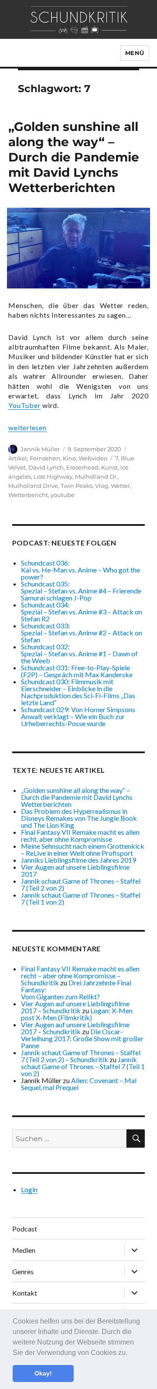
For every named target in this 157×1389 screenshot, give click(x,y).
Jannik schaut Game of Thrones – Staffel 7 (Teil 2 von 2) (80, 884)
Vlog (101, 485)
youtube (63, 494)
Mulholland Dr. (96, 476)
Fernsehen (45, 458)
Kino (69, 458)
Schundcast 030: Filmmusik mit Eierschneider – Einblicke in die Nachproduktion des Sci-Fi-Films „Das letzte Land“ (78, 692)
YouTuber (24, 405)
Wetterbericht (28, 494)
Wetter (120, 485)
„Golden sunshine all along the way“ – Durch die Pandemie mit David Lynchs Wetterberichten (73, 157)
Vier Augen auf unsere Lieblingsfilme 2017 (75, 870)
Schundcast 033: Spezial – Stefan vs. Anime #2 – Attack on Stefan (81, 632)
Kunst (109, 467)
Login (29, 1189)
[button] (130, 1353)
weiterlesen (27, 427)
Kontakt (24, 1293)
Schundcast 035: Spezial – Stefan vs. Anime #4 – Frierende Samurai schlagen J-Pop (81, 591)
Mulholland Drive (33, 485)
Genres (23, 1271)
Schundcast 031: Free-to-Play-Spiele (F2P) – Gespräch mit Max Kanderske (77, 671)
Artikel (17, 458)
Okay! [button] (43, 1373)
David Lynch (46, 467)
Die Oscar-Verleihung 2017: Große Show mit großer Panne (82, 1038)
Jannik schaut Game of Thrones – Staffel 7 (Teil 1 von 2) (80, 898)
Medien (23, 1250)
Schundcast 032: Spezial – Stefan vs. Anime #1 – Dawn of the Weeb (79, 653)
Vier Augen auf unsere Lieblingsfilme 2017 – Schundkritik (75, 1007)
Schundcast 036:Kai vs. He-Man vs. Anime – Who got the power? (80, 570)
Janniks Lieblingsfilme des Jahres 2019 (78, 860)
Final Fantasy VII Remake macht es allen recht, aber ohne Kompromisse (80, 835)
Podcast (24, 1228)
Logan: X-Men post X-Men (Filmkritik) (77, 1014)
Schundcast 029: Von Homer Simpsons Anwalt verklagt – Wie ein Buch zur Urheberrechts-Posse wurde (78, 716)
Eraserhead (82, 467)
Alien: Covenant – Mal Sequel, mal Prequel (79, 1083)
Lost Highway (53, 476)
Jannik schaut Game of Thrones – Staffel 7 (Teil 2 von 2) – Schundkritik (80, 1055)
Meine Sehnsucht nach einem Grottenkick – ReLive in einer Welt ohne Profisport (82, 849)
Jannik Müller (40, 449)
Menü (134, 52)
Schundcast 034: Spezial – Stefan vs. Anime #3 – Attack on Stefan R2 (81, 611)
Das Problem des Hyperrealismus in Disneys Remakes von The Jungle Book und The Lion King (79, 818)
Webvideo (92, 458)
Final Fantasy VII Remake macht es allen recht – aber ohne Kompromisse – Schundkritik (80, 975)
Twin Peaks (76, 485)
